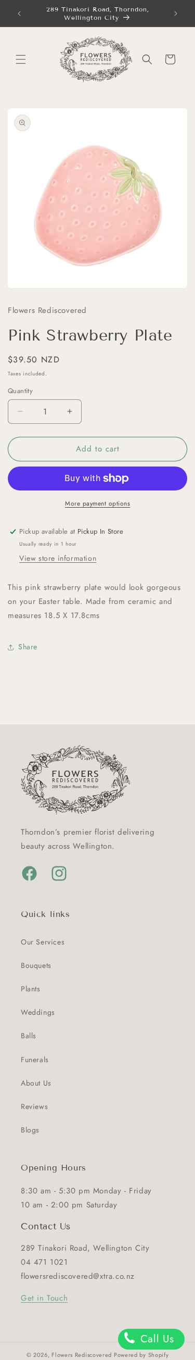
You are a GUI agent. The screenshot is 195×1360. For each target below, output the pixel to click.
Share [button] (27, 646)
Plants (31, 989)
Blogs (30, 1130)
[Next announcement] (175, 13)
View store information (57, 558)
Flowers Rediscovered (82, 1355)
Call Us (155, 1338)
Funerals (35, 1059)
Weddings (38, 1012)
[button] (20, 59)
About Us (36, 1083)
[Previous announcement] (19, 13)
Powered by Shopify (141, 1355)
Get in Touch (44, 1298)
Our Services (42, 942)
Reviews (34, 1106)
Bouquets (36, 965)
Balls (28, 1035)
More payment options (97, 503)
